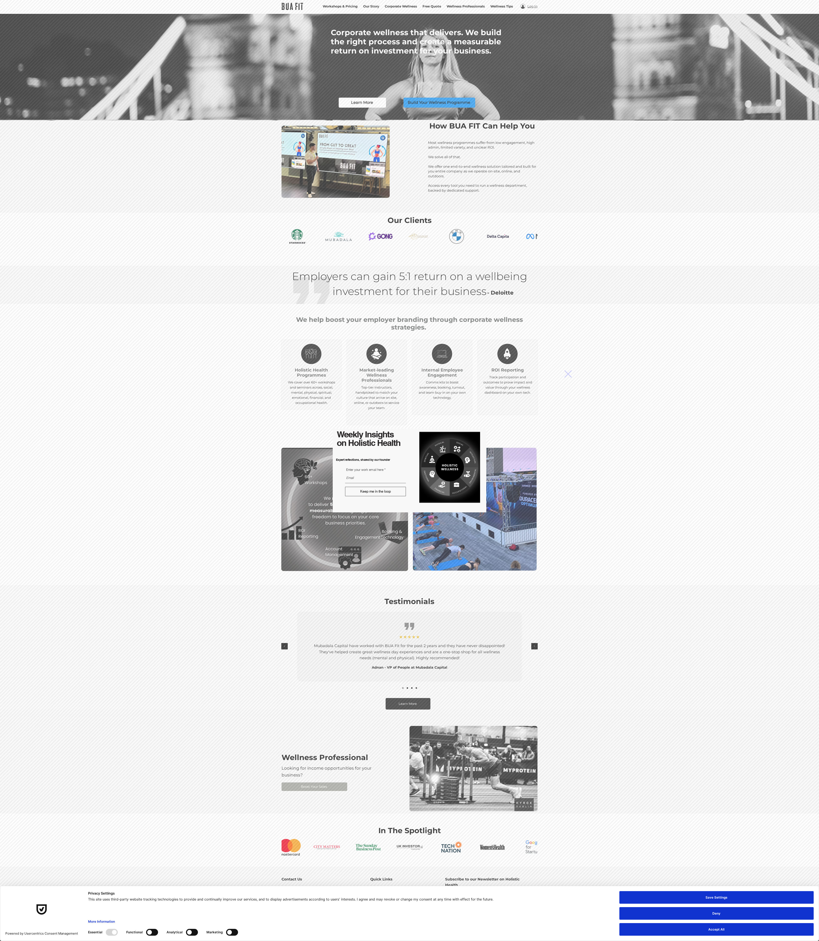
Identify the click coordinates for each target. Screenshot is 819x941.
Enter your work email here (364, 469)
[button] (568, 374)
